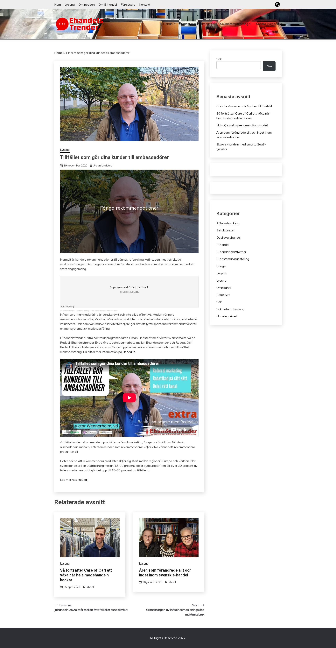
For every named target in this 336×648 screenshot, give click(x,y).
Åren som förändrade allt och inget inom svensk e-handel (165, 572)
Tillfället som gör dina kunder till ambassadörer (97, 311)
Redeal (83, 480)
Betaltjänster (225, 230)
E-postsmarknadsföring (232, 259)
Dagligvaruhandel (228, 237)
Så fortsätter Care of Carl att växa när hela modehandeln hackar (86, 575)
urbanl (90, 587)
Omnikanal (223, 288)
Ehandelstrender (67, 311)
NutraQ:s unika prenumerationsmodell (242, 125)
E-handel (166, 24)
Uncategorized (226, 316)
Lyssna (70, 4)
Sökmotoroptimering (234, 24)
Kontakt (144, 4)
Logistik (221, 273)
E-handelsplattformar (231, 252)
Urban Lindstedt (103, 165)
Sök (219, 59)
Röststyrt (223, 295)
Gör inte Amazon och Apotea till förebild (244, 106)
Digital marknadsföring (196, 24)
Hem (57, 4)
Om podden (87, 4)
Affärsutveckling (227, 223)
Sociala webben (267, 24)
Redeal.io (129, 352)
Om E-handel (108, 4)
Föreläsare (128, 4)
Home (58, 53)
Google (221, 266)
